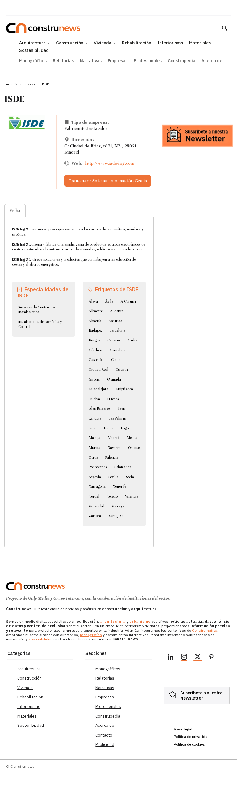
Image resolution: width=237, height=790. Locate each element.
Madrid (113, 438)
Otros (93, 457)
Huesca (113, 399)
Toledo (112, 496)
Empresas (27, 84)
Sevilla (113, 477)
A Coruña (128, 301)
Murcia (94, 447)
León (93, 428)
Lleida (109, 428)
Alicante (116, 311)
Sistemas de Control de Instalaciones (36, 309)
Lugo (125, 428)
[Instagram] (184, 657)
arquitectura (113, 621)
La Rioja (95, 418)
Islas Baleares (99, 408)
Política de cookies (189, 744)
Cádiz (132, 340)
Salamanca (122, 467)
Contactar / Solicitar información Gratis (108, 181)
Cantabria (118, 350)
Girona (94, 379)
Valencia (131, 496)
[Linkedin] (170, 657)
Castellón (96, 360)
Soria (130, 477)
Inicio (8, 84)
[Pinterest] (211, 657)
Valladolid (96, 506)
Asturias (115, 321)
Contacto (103, 735)
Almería (95, 321)
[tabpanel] (79, 375)
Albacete (96, 311)
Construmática (204, 630)
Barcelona (117, 330)
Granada (114, 379)
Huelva (94, 399)
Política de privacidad (192, 736)
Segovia (95, 477)
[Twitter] (198, 657)
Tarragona (97, 486)
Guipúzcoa (124, 389)
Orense (134, 447)
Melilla (132, 438)
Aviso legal (183, 729)
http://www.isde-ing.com (109, 163)
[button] (224, 28)
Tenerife (119, 486)
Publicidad (104, 744)
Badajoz (95, 330)
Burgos (94, 340)
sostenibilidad (40, 639)
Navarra (114, 447)
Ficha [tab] (15, 210)
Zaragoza (115, 516)
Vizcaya (118, 506)
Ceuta (116, 360)
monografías (91, 634)
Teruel (94, 496)
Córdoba (95, 350)
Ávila (109, 301)
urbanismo (139, 621)
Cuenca (122, 369)
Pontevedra (98, 467)
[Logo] (35, 586)
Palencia (111, 457)
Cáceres (113, 340)
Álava (93, 301)
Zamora (95, 516)
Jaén (121, 408)
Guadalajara (98, 389)
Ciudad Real (98, 369)
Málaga (94, 438)
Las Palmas (117, 418)
